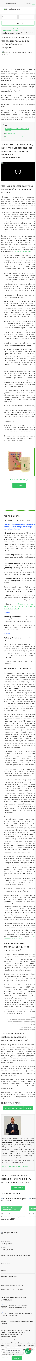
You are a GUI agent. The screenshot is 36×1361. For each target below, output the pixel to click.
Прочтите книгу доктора (13, 1108)
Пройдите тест (18, 1188)
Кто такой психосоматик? (14, 137)
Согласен (16, 1358)
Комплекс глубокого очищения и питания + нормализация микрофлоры (19, 606)
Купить (20, 23)
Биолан (16, 608)
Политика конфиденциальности (12, 1285)
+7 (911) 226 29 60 (28, 17)
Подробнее (19, 485)
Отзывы (28, 1108)
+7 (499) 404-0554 (7, 1249)
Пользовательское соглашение (12, 1289)
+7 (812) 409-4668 (7, 1244)
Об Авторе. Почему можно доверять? (15, 1166)
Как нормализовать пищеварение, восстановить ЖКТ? (13, 1218)
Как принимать (10, 134)
